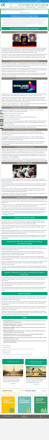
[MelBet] (1, 112)
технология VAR (23, 230)
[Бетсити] (1, 122)
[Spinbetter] (1, 125)
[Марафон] (1, 113)
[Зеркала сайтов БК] (8, 405)
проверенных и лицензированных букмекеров (28, 279)
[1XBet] (1, 110)
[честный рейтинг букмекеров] (40, 405)
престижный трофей (34, 149)
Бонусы (16, 7)
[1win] (1, 119)
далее (17, 381)
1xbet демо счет (24, 417)
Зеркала (22, 7)
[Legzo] (1, 128)
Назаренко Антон (6, 347)
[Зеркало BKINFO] (3, 5)
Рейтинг (11, 7)
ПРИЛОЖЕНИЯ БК (42, 7)
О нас (41, 417)
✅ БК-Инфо (4, 10)
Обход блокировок (30, 7)
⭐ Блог (8, 10)
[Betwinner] (1, 116)
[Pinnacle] (1, 115)
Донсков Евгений (6, 352)
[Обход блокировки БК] (24, 405)
